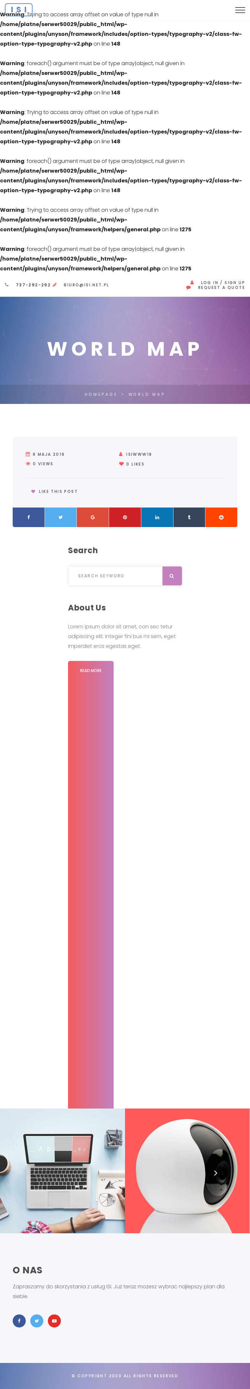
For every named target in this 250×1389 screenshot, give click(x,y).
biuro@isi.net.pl (86, 285)
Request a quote (221, 287)
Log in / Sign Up (223, 282)
